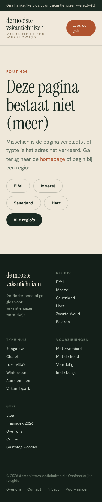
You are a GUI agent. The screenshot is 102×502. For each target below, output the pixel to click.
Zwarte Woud (68, 313)
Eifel (18, 186)
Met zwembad (69, 348)
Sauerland (23, 203)
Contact (13, 439)
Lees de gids (80, 28)
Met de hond (67, 356)
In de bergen (67, 372)
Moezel (48, 186)
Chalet (12, 356)
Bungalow (15, 348)
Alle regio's (24, 220)
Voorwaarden (77, 489)
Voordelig (64, 364)
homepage (52, 159)
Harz (56, 203)
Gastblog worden (21, 447)
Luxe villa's (16, 364)
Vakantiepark (18, 388)
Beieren (63, 321)
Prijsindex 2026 (20, 423)
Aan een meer (19, 380)
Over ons (14, 431)
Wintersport (17, 372)
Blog (10, 415)
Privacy (53, 489)
